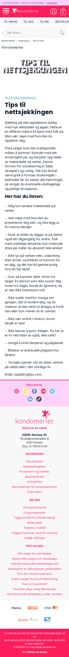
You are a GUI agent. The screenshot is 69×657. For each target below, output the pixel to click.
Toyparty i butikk (34, 527)
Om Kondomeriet (34, 507)
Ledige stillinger (34, 538)
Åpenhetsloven (34, 476)
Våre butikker (34, 461)
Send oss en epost (34, 428)
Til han (28, 21)
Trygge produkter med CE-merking (35, 533)
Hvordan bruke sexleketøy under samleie (34, 594)
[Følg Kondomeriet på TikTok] (38, 401)
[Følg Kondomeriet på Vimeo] (52, 393)
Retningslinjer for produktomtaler (34, 487)
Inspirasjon (28, 97)
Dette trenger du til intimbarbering (34, 579)
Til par (44, 21)
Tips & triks (12, 97)
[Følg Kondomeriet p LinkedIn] (30, 401)
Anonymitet (52, 3)
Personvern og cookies (34, 471)
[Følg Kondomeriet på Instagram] (16, 393)
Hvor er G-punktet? (34, 584)
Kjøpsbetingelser (34, 466)
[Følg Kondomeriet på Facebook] (34, 393)
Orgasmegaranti (34, 512)
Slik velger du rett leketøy (35, 553)
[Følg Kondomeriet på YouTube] (43, 393)
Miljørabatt (34, 522)
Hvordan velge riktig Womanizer (34, 589)
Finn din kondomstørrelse (34, 574)
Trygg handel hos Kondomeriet (34, 517)
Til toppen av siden (34, 652)
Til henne (10, 21)
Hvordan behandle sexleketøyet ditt (34, 563)
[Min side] (53, 11)
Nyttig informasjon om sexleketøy (34, 558)
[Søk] (62, 32)
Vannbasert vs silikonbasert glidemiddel (34, 569)
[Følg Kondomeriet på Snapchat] (25, 393)
